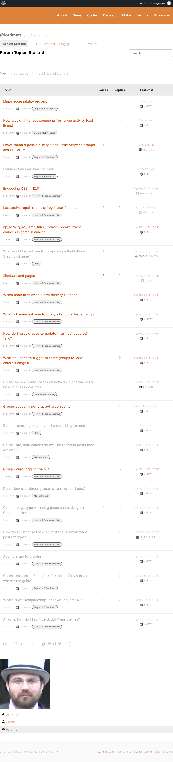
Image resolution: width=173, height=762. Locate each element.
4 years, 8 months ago (146, 251)
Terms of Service (44, 751)
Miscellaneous (41, 457)
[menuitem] (3, 3)
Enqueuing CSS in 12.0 (21, 188)
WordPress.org (106, 751)
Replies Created (42, 44)
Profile (11, 722)
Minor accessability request (25, 101)
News (77, 15)
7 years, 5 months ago (146, 507)
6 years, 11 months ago (146, 406)
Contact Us (14, 751)
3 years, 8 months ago (146, 226)
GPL (2, 751)
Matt (157, 751)
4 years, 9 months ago (146, 275)
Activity (12, 715)
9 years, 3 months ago (146, 556)
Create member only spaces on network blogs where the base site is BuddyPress (48, 384)
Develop (109, 15)
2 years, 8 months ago (146, 188)
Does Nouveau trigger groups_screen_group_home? (44, 488)
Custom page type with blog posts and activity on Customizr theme (43, 510)
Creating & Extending (44, 133)
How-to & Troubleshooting (47, 196)
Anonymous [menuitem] (157, 3)
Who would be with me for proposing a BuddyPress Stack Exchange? (44, 253)
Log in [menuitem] (143, 3)
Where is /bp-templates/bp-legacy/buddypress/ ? (42, 600)
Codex (92, 15)
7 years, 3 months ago (146, 444)
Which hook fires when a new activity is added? (41, 295)
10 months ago (146, 169)
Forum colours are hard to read (28, 169)
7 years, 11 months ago (146, 532)
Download (162, 15)
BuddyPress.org (7, 15)
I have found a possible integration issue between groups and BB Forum (49, 147)
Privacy (28, 751)
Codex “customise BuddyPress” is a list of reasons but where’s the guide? (46, 578)
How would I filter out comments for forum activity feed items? (48, 123)
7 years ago (146, 425)
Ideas (36, 263)
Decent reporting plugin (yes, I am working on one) (44, 425)
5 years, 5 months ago (146, 294)
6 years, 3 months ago (146, 381)
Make (126, 15)
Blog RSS (168, 751)
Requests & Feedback (45, 108)
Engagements (69, 44)
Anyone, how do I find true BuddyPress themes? (41, 619)
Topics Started (14, 44)
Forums (142, 15)
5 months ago (146, 101)
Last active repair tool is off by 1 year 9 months (41, 208)
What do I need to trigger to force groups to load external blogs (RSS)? (42, 360)
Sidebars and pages (19, 276)
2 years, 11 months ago (146, 207)
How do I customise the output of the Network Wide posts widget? (45, 534)
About (62, 15)
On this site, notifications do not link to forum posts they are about (48, 447)
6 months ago (146, 144)
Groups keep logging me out (26, 469)
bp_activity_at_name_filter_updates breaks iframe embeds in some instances (42, 229)
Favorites (91, 44)
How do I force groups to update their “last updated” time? (45, 335)
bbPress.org (124, 751)
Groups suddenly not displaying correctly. (36, 406)
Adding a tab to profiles (22, 556)
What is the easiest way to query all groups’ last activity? (48, 314)
